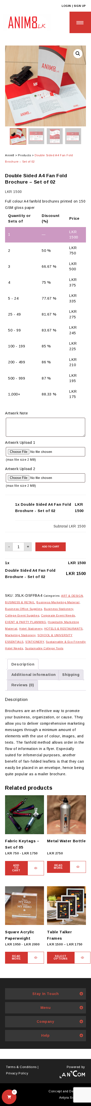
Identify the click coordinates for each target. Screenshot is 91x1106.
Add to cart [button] (16, 868)
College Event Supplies (22, 615)
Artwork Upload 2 (20, 469)
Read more (58, 866)
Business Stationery (58, 608)
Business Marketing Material (57, 602)
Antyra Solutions (72, 1097)
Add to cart (50, 546)
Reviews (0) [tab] (22, 685)
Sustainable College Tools (44, 648)
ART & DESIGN (72, 595)
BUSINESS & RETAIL (20, 602)
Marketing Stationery (20, 635)
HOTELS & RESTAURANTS (63, 628)
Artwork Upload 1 (20, 442)
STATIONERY (34, 641)
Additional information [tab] (33, 675)
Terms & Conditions (21, 1067)
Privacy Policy (17, 1073)
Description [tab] (23, 664)
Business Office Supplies (23, 608)
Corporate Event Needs (58, 615)
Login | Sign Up (74, 6)
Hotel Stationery (30, 628)
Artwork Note (16, 413)
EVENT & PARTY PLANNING (25, 622)
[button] (77, 53)
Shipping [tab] (70, 675)
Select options (60, 957)
